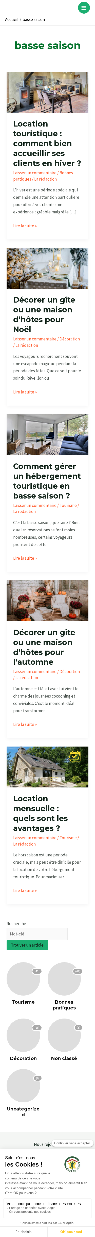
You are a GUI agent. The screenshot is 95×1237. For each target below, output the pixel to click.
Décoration (70, 339)
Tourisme (68, 505)
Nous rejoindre (47, 1144)
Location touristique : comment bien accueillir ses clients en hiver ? (47, 143)
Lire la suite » (25, 225)
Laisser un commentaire (34, 173)
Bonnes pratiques (64, 1005)
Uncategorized (23, 1112)
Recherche (16, 923)
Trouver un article (27, 945)
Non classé (64, 1058)
